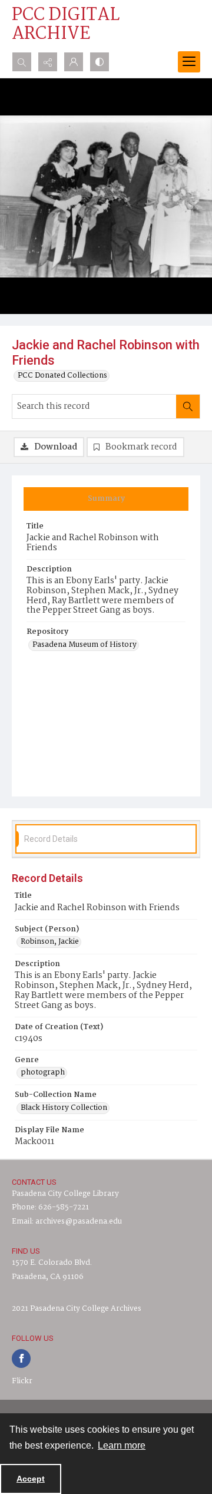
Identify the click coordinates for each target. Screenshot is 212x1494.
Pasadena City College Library (65, 1194)
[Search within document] (188, 406)
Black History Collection (64, 1108)
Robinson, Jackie (50, 942)
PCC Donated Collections (62, 376)
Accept (30, 1478)
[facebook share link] (21, 1358)
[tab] (106, 499)
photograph (43, 1073)
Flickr (22, 1381)
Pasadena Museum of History (84, 645)
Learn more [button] (121, 1445)
